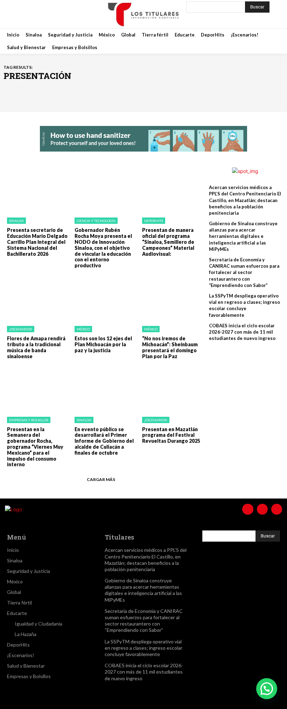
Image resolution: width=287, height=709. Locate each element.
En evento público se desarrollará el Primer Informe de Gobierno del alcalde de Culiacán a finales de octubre (104, 441)
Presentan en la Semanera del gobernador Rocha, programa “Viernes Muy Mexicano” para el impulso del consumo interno (35, 447)
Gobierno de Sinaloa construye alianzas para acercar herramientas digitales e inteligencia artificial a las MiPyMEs (243, 236)
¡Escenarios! (20, 329)
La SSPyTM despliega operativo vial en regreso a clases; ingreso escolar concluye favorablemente (244, 305)
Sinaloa (16, 221)
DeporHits (153, 221)
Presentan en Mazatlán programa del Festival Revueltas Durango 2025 (171, 435)
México (83, 329)
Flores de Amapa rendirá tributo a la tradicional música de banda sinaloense (36, 347)
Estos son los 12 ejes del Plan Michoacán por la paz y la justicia (103, 344)
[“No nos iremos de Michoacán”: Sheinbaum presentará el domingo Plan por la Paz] (171, 298)
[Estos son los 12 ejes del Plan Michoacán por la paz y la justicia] (103, 298)
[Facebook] (24, 14)
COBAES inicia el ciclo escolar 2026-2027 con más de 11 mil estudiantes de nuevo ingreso (242, 332)
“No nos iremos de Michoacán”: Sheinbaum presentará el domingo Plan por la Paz (170, 347)
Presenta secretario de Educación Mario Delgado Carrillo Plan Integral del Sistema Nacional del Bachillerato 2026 (37, 241)
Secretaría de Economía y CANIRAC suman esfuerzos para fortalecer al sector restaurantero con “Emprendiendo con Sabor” (244, 272)
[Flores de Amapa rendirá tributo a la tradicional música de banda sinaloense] (36, 298)
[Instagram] (42, 14)
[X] (59, 14)
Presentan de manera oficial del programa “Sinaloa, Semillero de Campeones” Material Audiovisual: (168, 241)
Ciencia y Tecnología (96, 221)
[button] (266, 688)
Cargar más (101, 479)
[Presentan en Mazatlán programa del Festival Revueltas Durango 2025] (171, 388)
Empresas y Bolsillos (28, 420)
